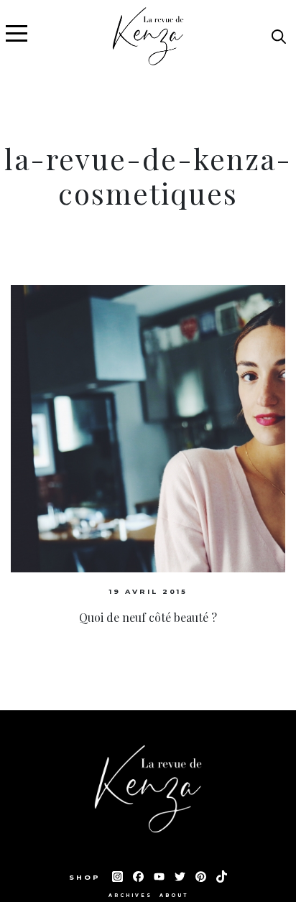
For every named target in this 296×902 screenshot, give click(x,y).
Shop (87, 877)
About (173, 895)
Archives (130, 895)
